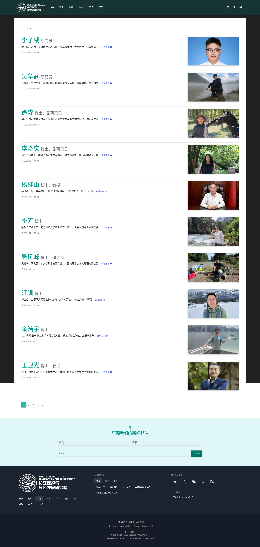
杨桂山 (30, 184)
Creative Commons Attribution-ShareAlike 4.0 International (129, 538)
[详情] (151, 526)
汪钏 (27, 292)
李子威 (30, 40)
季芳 (27, 220)
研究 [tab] (98, 480)
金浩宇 (30, 329)
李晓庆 (30, 148)
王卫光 (30, 365)
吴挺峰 (30, 256)
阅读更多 (105, 47)
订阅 (198, 453)
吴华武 (30, 76)
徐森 (27, 112)
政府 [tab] (107, 480)
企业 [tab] (115, 480)
